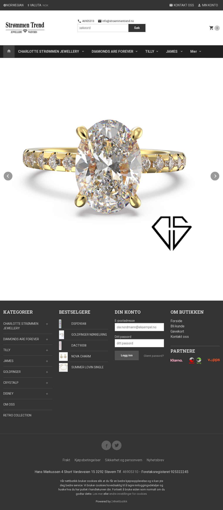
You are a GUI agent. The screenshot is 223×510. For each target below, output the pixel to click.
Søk (137, 28)
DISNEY (8, 393)
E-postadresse (125, 320)
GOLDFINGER (12, 372)
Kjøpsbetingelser (87, 460)
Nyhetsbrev (155, 460)
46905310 (87, 21)
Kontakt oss (180, 337)
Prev (12, 175)
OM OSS (9, 404)
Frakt (66, 460)
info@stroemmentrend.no (118, 21)
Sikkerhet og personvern (123, 460)
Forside (176, 321)
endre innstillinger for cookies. (128, 493)
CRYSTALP (11, 382)
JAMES (172, 51)
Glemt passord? (154, 355)
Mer (193, 51)
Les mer (98, 493)
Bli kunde (177, 326)
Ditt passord (123, 336)
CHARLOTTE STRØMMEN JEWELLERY (49, 51)
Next (219, 175)
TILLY (149, 51)
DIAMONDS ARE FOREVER (112, 51)
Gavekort (177, 331)
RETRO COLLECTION (17, 415)
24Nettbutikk (119, 501)
